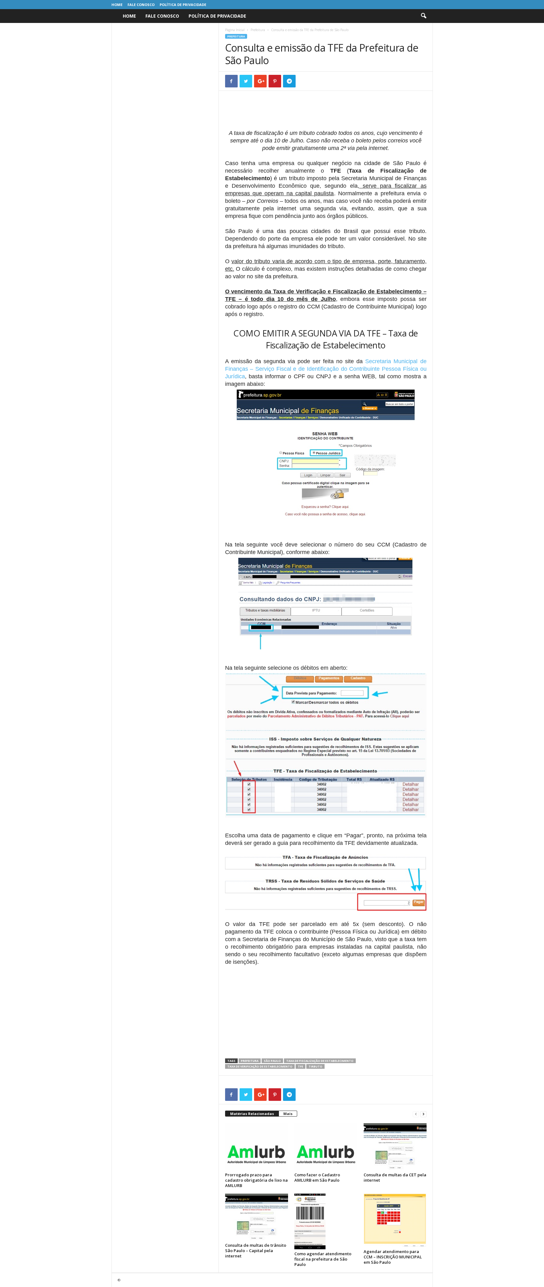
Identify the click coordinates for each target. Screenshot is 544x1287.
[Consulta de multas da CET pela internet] (395, 1146)
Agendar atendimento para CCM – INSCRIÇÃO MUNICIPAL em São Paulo (393, 1257)
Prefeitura (258, 30)
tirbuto (315, 1066)
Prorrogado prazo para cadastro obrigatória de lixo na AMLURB (256, 1180)
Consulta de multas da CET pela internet (395, 1177)
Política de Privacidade (183, 4)
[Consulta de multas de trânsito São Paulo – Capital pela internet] (256, 1217)
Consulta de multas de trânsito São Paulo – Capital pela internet (255, 1250)
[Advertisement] (326, 113)
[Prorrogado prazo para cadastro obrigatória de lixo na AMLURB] (256, 1146)
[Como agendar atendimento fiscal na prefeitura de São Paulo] (325, 1222)
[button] (423, 16)
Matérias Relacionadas (252, 1113)
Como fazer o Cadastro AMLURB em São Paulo (317, 1177)
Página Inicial (235, 30)
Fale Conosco (141, 4)
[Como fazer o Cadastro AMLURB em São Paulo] (325, 1146)
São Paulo (272, 1061)
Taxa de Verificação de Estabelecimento (259, 1066)
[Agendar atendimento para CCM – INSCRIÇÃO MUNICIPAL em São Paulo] (395, 1220)
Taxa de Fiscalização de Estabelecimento (320, 1061)
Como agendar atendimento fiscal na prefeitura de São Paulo (322, 1259)
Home (116, 4)
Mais (287, 1113)
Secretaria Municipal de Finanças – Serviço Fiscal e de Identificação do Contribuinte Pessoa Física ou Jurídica (326, 369)
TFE (300, 1066)
